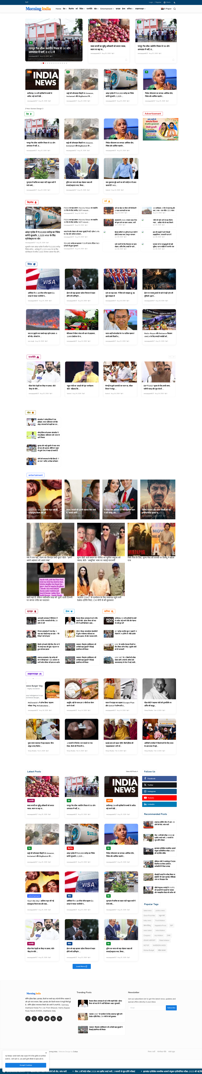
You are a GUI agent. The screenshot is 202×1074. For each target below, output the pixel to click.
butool (108, 190)
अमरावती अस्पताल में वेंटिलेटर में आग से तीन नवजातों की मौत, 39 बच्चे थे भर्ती (48, 620)
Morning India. (52, 1052)
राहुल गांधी (162, 916)
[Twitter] (34, 1018)
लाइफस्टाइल (33, 673)
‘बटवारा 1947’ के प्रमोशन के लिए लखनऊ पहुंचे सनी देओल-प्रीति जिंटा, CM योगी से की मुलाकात (99, 599)
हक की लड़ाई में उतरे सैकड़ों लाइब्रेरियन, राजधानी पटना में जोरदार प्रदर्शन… (162, 234)
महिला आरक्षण (162, 950)
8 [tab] (56, 63)
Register (158, 2)
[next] (173, 356)
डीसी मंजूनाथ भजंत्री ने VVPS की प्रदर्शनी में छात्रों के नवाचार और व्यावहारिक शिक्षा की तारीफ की (165, 890)
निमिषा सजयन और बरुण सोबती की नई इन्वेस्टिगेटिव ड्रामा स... (156, 511)
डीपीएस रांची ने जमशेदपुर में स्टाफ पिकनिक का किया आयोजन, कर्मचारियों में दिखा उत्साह (82, 1071)
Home (58, 8)
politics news (160, 911)
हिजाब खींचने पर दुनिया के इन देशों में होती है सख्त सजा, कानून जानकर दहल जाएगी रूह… (126, 234)
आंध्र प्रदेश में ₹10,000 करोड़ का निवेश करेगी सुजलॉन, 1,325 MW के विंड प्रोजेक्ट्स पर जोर (42, 235)
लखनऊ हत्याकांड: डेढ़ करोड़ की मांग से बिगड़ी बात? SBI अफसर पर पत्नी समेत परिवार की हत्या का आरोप (49, 660)
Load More (80, 966)
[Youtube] (47, 1018)
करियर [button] (129, 8)
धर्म (77, 8)
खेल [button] (95, 8)
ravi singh (31, 341)
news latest (148, 930)
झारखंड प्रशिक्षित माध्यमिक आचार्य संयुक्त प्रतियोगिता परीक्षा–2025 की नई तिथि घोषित (165, 850)
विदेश (30, 264)
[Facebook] (28, 1018)
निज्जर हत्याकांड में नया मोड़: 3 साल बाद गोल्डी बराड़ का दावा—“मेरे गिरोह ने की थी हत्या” (48, 633)
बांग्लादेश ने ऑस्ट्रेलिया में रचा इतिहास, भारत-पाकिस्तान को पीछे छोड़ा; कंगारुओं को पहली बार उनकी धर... (48, 423)
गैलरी (26, 2)
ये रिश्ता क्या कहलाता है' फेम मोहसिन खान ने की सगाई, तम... (119, 511)
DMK (168, 935)
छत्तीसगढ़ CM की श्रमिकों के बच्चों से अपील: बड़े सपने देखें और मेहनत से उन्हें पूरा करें (125, 620)
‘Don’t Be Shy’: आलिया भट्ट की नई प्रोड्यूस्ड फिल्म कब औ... (43, 511)
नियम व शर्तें (151, 1052)
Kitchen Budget (149, 950)
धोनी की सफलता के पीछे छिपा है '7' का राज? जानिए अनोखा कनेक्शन (48, 460)
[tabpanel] (54, 40)
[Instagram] (40, 1018)
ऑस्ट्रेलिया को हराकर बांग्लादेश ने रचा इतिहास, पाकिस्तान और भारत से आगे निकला (49, 435)
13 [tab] (66, 63)
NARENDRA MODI (159, 945)
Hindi (168, 2)
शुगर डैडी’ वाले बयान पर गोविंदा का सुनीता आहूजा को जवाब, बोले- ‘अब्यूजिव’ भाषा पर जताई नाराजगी (99, 559)
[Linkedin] (53, 1018)
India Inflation (160, 930)
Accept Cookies (26, 1065)
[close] (46, 1053)
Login (151, 2)
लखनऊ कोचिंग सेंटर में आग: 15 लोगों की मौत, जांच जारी (165, 823)
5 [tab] (49, 63)
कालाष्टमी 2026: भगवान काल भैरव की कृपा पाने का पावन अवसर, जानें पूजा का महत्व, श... (126, 222)
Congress (147, 935)
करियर (29, 72)
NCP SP (146, 945)
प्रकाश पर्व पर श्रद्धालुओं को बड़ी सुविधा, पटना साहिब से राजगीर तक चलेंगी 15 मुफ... (163, 246)
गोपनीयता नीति (161, 1052)
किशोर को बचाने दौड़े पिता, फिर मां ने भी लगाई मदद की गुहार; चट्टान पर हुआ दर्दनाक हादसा (49, 646)
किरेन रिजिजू (147, 926)
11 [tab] (62, 63)
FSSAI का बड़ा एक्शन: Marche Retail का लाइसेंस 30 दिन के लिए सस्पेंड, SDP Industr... (81, 209)
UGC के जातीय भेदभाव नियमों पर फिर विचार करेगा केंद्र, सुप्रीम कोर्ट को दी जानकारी (126, 646)
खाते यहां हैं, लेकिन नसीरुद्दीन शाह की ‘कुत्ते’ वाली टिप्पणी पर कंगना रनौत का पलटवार (49, 599)
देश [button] (64, 8)
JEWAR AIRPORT (149, 940)
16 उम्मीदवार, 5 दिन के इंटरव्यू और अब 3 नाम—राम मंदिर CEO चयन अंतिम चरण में (164, 210)
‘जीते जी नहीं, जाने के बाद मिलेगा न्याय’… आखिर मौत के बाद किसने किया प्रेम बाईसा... (163, 222)
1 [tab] (41, 63)
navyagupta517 (34, 56)
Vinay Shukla (148, 710)
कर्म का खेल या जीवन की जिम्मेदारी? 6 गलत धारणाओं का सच (126, 209)
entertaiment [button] (106, 8)
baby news (147, 920)
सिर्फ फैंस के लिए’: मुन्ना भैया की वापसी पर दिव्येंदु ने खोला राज (151, 559)
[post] (54, 40)
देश (139, 22)
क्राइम (118, 8)
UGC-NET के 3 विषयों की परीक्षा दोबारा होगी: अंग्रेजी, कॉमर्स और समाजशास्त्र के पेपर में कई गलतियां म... (125, 661)
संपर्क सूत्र (171, 1052)
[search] (174, 9)
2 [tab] (43, 63)
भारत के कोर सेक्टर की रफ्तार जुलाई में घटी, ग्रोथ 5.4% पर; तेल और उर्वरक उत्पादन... (81, 232)
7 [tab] (53, 63)
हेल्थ (123, 8)
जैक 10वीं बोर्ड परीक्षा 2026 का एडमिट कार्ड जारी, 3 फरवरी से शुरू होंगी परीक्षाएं (164, 837)
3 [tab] (45, 63)
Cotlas (75, 1052)
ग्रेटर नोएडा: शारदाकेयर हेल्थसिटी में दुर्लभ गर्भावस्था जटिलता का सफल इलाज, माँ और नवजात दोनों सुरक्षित (86, 635)
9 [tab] (58, 63)
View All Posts (131, 771)
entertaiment (36, 475)
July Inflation (159, 935)
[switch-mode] (175, 2)
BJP (171, 926)
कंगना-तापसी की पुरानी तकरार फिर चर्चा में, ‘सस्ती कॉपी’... (81, 511)
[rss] (59, 1018)
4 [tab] (47, 63)
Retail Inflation (164, 940)
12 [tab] (64, 63)
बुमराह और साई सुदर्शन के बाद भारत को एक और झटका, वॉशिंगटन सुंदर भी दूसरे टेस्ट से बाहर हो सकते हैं (49, 448)
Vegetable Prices (160, 926)
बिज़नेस (71, 8)
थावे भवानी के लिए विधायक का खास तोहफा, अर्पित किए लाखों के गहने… (126, 245)
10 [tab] (60, 63)
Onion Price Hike (149, 916)
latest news (148, 911)
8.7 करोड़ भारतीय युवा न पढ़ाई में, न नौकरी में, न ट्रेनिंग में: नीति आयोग (126, 632)
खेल (29, 412)
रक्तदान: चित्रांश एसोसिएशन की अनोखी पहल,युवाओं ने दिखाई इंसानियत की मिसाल (86, 646)
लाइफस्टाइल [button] (139, 8)
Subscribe (171, 1008)
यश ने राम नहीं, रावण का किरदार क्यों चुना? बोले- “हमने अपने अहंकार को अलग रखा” (49, 559)
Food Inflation (160, 920)
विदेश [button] (81, 8)
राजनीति (89, 8)
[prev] (170, 356)
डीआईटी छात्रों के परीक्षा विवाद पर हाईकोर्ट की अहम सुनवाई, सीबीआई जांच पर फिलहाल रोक (157, 1071)
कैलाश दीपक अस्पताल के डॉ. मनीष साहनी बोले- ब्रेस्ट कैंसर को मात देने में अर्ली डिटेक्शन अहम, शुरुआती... (86, 622)
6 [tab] (51, 63)
